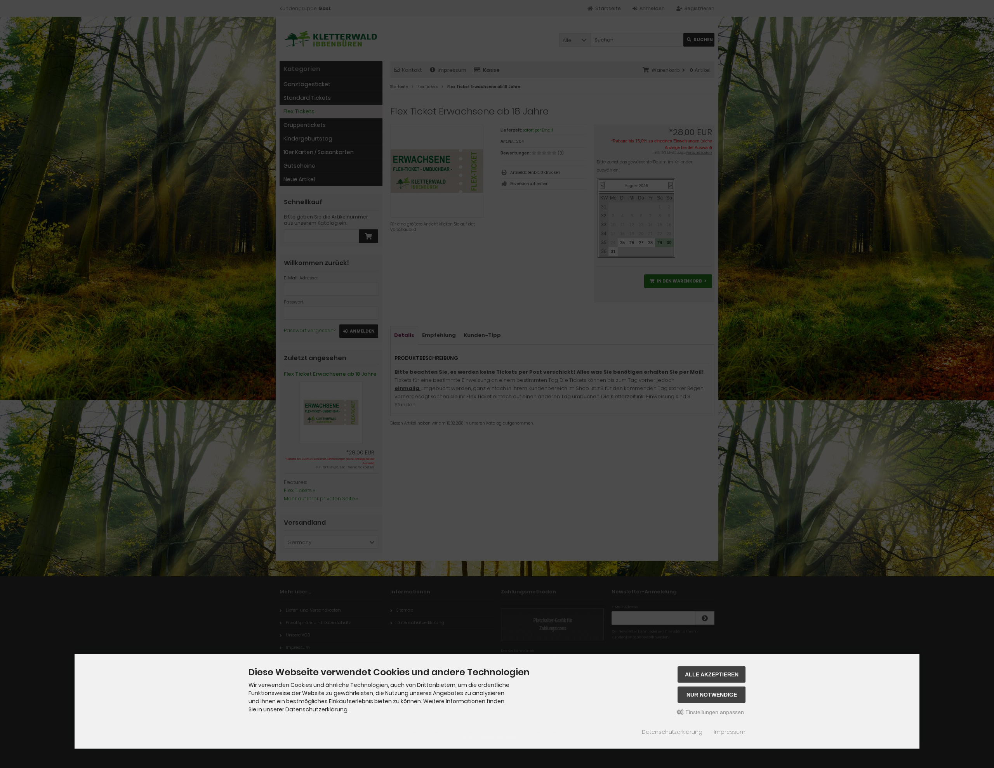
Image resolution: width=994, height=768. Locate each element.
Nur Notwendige (711, 695)
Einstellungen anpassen (714, 712)
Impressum (730, 732)
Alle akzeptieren (712, 674)
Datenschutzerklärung (672, 732)
